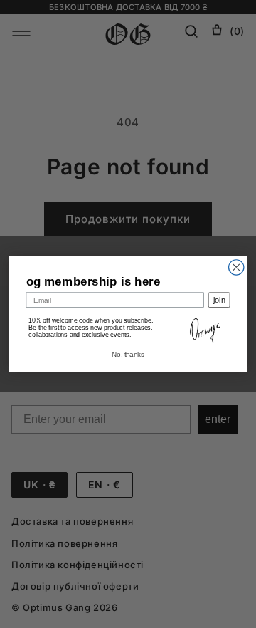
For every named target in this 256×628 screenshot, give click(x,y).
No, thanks (128, 354)
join (219, 299)
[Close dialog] (236, 267)
